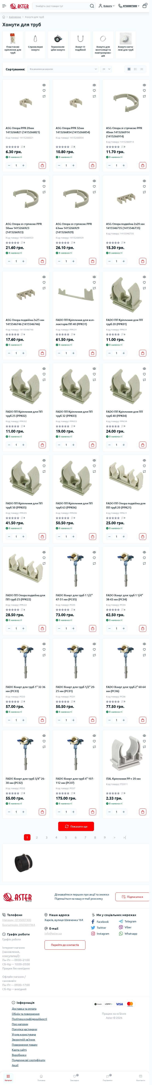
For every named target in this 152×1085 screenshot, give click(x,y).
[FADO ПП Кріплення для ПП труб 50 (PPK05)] (26, 478)
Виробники (19, 1055)
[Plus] (23, 165)
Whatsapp (131, 933)
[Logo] (19, 6)
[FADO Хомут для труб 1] (26, 662)
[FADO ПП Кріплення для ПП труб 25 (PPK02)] (26, 386)
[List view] (135, 69)
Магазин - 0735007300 (16, 920)
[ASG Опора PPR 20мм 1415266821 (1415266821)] (26, 103)
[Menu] (4, 6)
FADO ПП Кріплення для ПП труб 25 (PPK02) (24, 413)
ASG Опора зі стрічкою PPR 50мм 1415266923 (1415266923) (24, 228)
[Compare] (44, 96)
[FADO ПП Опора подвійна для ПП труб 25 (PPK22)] (26, 570)
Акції (15, 1065)
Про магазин (20, 1024)
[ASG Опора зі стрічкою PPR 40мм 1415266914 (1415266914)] (126, 103)
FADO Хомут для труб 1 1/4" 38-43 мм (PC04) (124, 597)
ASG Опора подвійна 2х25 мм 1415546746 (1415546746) (25, 322)
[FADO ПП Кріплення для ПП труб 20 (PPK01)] (126, 295)
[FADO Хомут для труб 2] (126, 662)
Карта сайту (19, 1049)
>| (124, 837)
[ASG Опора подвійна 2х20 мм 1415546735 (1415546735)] (126, 199)
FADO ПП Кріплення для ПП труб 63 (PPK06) (74, 505)
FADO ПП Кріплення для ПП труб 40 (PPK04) (124, 413)
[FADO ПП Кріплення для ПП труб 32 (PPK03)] (76, 386)
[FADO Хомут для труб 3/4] (26, 753)
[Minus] (9, 165)
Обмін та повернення (26, 1013)
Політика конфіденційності (29, 1019)
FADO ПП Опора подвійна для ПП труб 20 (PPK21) (125, 505)
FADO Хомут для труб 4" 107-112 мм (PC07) (75, 780)
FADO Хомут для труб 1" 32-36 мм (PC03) (25, 689)
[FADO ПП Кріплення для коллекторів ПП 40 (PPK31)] (76, 295)
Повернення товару (24, 1044)
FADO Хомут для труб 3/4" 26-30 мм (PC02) (25, 780)
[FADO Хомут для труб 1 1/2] (76, 570)
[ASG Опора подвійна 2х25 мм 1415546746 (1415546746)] (26, 295)
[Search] (92, 6)
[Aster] (25, 897)
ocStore (121, 1013)
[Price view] (142, 69)
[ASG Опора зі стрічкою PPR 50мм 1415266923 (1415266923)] (26, 199)
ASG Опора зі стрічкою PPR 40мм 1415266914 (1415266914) (124, 132)
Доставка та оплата (24, 1008)
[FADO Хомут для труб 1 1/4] (126, 570)
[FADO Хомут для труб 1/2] (76, 662)
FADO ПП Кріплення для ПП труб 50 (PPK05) (24, 505)
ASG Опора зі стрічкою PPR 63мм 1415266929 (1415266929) (74, 228)
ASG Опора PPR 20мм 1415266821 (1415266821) (23, 130)
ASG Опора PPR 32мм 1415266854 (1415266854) (73, 130)
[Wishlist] (44, 90)
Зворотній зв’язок (23, 1039)
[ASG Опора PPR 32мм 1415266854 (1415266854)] (76, 103)
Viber (128, 927)
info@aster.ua (53, 933)
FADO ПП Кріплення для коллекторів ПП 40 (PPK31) (75, 322)
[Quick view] (44, 84)
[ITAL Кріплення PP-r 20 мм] (126, 753)
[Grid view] (129, 69)
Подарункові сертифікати (28, 1060)
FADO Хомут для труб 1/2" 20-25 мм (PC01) (75, 689)
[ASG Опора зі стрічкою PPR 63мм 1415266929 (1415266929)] (76, 199)
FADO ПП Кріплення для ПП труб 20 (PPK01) (124, 322)
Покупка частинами (24, 1029)
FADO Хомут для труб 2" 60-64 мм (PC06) (126, 689)
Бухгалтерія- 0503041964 (18, 924)
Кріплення (15, 17)
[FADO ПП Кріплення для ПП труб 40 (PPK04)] (126, 386)
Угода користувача (24, 1034)
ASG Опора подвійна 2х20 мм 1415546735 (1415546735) (125, 226)
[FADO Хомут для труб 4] (76, 753)
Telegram (130, 921)
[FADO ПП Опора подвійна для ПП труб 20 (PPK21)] (126, 478)
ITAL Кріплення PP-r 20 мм (123, 778)
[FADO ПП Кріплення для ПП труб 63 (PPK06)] (76, 478)
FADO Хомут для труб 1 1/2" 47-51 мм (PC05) (74, 597)
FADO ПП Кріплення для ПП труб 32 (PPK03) (74, 413)
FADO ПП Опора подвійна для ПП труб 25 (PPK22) (25, 597)
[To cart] (42, 165)
